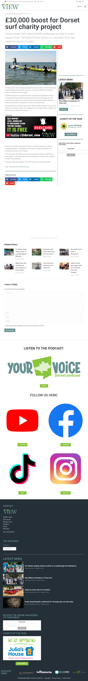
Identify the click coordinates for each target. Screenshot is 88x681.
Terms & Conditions (37, 678)
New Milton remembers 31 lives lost (69, 102)
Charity (38, 238)
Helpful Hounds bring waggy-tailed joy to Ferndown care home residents (76, 268)
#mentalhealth (13, 167)
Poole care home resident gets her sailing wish (48, 265)
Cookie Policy (66, 678)
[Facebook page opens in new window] (77, 1)
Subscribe (71, 148)
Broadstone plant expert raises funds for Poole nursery (49, 251)
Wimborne (31, 568)
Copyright (47, 678)
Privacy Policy (56, 678)
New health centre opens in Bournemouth (76, 251)
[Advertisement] (71, 61)
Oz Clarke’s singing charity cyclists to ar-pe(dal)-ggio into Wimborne (21, 252)
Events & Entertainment (30, 592)
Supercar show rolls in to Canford (37, 590)
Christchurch (28, 580)
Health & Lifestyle (44, 238)
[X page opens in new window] (82, 1)
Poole (38, 592)
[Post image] (71, 90)
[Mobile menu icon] (85, 6)
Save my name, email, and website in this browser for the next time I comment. (25, 326)
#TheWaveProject (23, 167)
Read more (63, 109)
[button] (11, 47)
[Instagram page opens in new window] (80, 1)
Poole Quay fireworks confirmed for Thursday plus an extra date (49, 602)
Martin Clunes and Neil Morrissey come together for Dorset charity (20, 266)
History (33, 580)
